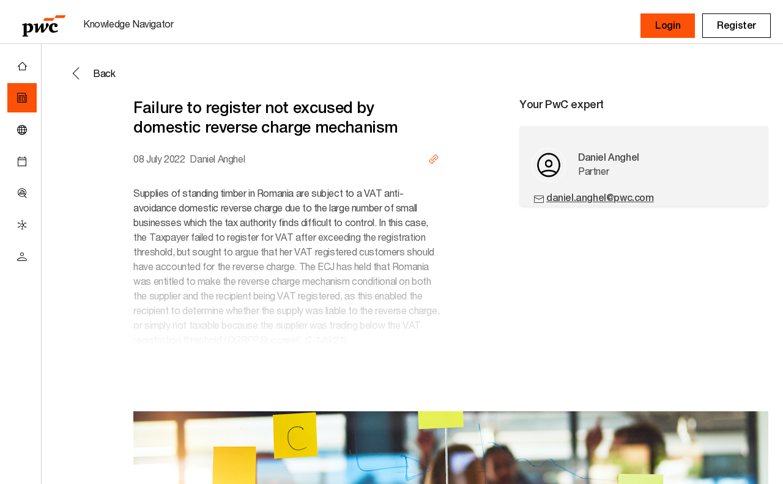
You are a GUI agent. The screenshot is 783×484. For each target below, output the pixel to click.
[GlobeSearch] (22, 129)
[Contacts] (22, 256)
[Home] (22, 66)
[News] (22, 97)
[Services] (22, 225)
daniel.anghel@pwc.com (600, 198)
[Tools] (22, 193)
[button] (667, 25)
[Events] (22, 161)
